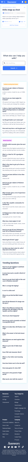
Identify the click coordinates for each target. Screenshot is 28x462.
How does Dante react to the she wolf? (13, 363)
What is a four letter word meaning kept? (12, 357)
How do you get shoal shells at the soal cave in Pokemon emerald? (13, 280)
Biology (16, 402)
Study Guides (5, 431)
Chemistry (17, 399)
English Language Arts (20, 408)
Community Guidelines (8, 422)
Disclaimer (17, 434)
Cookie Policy (18, 437)
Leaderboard (5, 396)
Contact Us (17, 425)
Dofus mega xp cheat (11, 10)
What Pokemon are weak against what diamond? (13, 340)
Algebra (17, 396)
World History (18, 405)
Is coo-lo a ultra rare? (8, 290)
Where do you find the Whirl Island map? (12, 296)
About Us (17, 422)
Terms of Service (19, 428)
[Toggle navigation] (2, 2)
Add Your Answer (14, 25)
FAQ (3, 437)
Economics (17, 417)
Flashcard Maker (6, 428)
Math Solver (5, 434)
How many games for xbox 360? (11, 368)
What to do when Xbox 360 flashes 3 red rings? (13, 327)
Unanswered (5, 402)
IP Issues (17, 440)
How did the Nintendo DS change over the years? (13, 302)
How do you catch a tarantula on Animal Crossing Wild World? (14, 321)
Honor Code (5, 425)
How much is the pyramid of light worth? (12, 373)
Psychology (17, 411)
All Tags (4, 399)
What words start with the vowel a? (12, 379)
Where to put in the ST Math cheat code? (12, 346)
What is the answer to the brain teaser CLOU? (13, 334)
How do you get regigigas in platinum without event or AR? (13, 267)
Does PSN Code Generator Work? (12, 352)
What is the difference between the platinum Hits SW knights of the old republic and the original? (12, 309)
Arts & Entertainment (7, 7)
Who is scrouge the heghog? (10, 286)
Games (14, 7)
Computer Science (19, 414)
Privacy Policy (18, 431)
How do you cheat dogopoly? (10, 316)
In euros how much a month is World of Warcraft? (13, 274)
